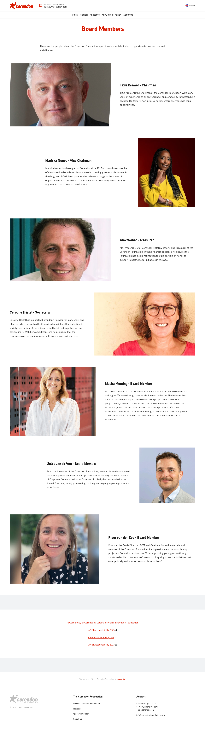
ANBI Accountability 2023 (101, 644)
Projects (95, 15)
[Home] (92, 679)
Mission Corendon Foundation (86, 703)
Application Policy (111, 15)
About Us (128, 15)
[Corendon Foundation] (21, 5)
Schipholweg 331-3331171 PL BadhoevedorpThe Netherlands (147, 706)
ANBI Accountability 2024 (101, 637)
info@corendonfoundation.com (150, 715)
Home (75, 15)
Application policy (81, 713)
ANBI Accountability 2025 (101, 630)
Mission (84, 15)
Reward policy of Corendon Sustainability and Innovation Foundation (102, 622)
